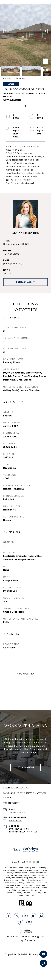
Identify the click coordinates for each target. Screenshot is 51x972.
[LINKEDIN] (25, 915)
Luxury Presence (25, 940)
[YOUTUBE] (33, 915)
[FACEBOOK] (8, 915)
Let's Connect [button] (25, 767)
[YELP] (20, 922)
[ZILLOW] (41, 915)
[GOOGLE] (29, 922)
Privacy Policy (37, 954)
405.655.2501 (11, 254)
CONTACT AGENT (25, 282)
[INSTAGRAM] (16, 915)
